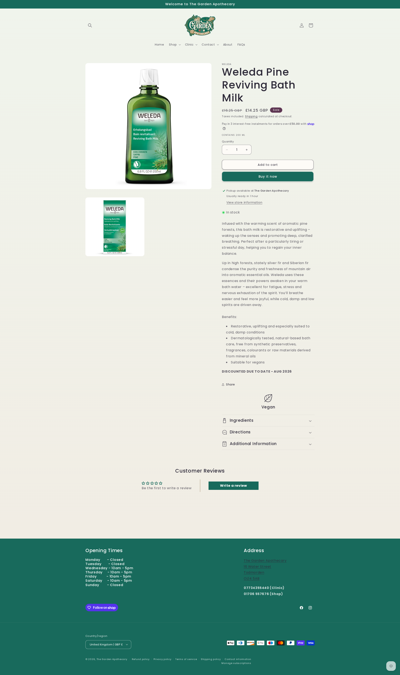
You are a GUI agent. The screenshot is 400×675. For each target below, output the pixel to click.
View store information (244, 202)
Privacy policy (162, 659)
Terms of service (186, 659)
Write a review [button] (233, 485)
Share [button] (230, 384)
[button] (90, 25)
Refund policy (141, 659)
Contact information (238, 659)
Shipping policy (211, 659)
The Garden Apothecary (111, 659)
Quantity (228, 141)
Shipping (251, 116)
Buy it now (268, 176)
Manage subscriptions (236, 663)
